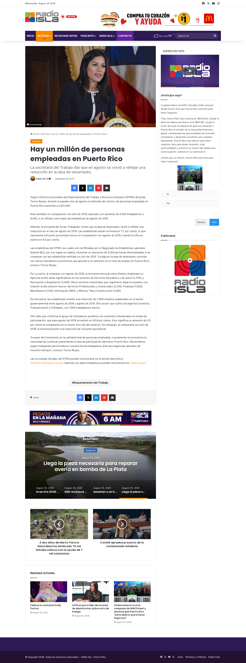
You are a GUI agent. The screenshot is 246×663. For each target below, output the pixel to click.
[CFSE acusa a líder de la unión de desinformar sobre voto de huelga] (90, 591)
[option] (90, 465)
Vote (214, 222)
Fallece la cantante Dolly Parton (45, 607)
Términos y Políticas (195, 657)
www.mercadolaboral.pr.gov (46, 362)
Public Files (214, 657)
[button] (189, 178)
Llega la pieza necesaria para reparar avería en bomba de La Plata (91, 466)
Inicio (30, 35)
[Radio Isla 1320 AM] (42, 16)
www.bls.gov (138, 362)
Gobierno (90, 450)
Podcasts (87, 35)
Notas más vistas (66, 35)
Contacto (125, 35)
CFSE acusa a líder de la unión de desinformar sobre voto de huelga (90, 608)
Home (35, 134)
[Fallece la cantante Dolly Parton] (48, 591)
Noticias (43, 35)
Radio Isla (41, 178)
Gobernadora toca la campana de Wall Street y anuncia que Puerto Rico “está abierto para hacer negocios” (130, 612)
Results (201, 222)
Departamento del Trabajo (91, 382)
